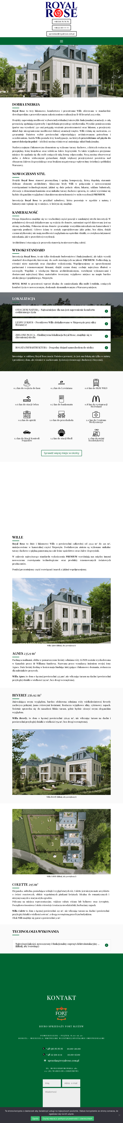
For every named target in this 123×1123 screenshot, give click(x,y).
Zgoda (35, 1118)
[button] (4, 71)
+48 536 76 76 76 (61, 21)
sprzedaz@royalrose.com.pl (61, 33)
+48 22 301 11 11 (61, 27)
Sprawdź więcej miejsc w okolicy (61, 453)
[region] (61, 71)
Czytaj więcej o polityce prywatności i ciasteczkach (67, 1118)
